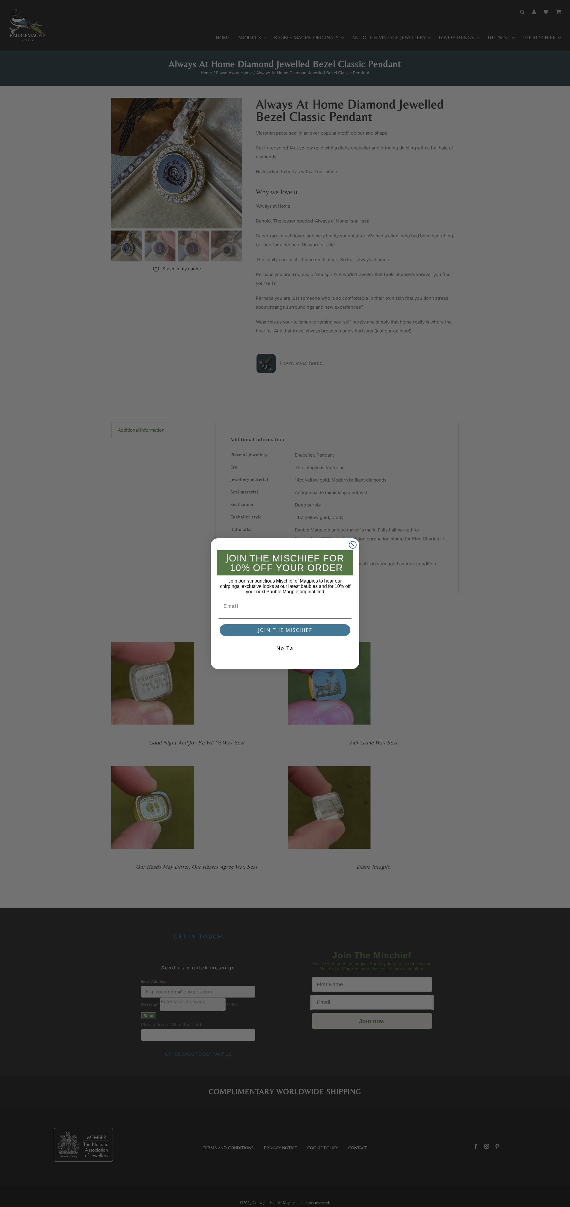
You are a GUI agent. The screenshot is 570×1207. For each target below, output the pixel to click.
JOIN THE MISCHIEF (285, 630)
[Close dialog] (352, 544)
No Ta (285, 648)
